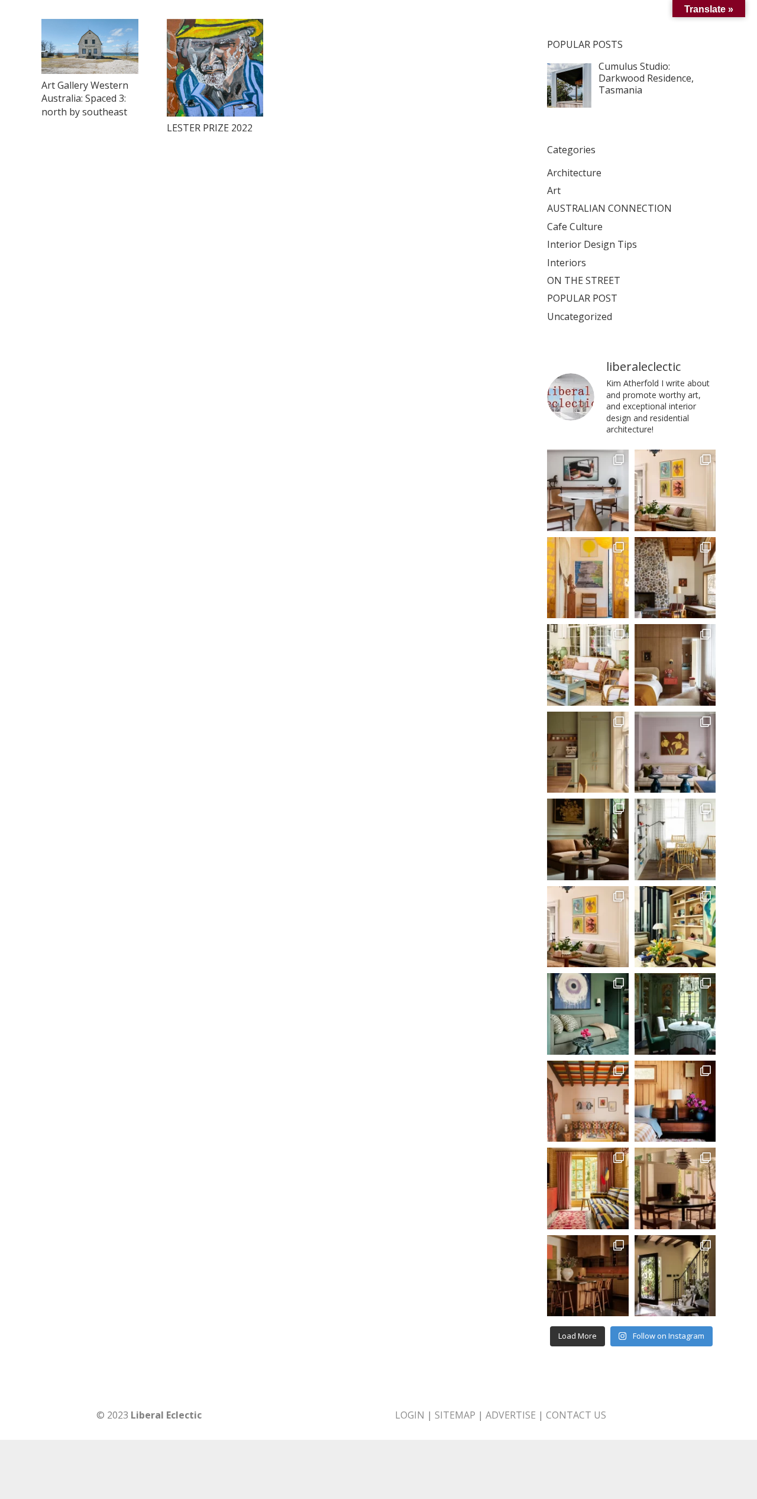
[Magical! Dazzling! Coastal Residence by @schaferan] (588, 665)
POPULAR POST (582, 298)
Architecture (574, 172)
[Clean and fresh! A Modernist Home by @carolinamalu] (588, 490)
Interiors (566, 262)
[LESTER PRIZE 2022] (215, 68)
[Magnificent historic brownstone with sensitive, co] (588, 839)
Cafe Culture (575, 226)
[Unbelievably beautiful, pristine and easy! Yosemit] (675, 578)
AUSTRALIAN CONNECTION (609, 208)
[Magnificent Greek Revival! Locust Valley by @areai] (588, 927)
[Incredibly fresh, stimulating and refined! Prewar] (675, 752)
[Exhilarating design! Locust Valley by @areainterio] (675, 490)
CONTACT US (576, 1415)
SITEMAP (455, 1415)
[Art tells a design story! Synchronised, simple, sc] (675, 927)
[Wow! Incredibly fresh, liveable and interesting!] (675, 839)
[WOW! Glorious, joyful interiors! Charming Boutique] (588, 1101)
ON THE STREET (583, 280)
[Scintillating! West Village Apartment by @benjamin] (675, 665)
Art (554, 190)
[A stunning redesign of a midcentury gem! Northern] (675, 1101)
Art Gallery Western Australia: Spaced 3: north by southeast (84, 98)
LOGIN (410, 1415)
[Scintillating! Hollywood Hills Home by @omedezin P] (675, 1188)
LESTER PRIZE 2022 (210, 127)
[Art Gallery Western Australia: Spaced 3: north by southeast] (89, 46)
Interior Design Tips (592, 244)
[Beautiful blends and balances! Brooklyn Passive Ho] (588, 752)
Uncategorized (579, 316)
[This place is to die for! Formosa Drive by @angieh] (588, 578)
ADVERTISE (511, 1415)
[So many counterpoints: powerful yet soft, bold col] (588, 1014)
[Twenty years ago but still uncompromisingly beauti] (675, 1276)
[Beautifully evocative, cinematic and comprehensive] (588, 1276)
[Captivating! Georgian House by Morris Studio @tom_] (588, 1188)
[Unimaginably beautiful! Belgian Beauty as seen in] (675, 1014)
